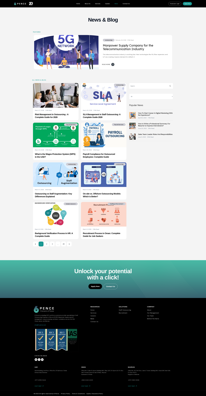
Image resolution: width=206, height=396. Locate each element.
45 (63, 243)
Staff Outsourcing (125, 310)
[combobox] (148, 86)
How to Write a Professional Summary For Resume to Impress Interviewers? (154, 125)
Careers (107, 3)
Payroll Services (70, 124)
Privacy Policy (65, 393)
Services (97, 3)
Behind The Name (153, 319)
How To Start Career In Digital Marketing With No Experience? (155, 114)
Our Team (150, 316)
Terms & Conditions (78, 393)
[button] (174, 3)
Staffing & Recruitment (116, 204)
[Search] (170, 86)
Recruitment (123, 313)
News (116, 3)
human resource (70, 204)
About (149, 310)
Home (78, 3)
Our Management (153, 313)
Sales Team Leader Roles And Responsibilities (155, 134)
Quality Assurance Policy (95, 393)
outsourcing (108, 40)
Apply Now (187, 3)
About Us (87, 3)
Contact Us (126, 3)
